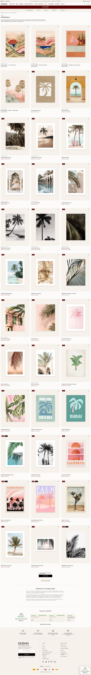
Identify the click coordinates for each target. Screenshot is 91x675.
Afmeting (54, 10)
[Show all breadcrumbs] (2, 12)
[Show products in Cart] (89, 4)
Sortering (62, 10)
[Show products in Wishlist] (87, 4)
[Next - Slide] (76, 618)
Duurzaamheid (44, 650)
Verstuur (27, 654)
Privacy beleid (22, 656)
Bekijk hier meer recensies (45, 624)
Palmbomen (15, 12)
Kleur (38, 10)
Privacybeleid (63, 652)
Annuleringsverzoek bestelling (64, 654)
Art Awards (44, 656)
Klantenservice (63, 644)
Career (43, 648)
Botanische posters (7, 12)
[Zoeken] (84, 4)
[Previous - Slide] (29, 618)
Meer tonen (45, 575)
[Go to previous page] (42, 581)
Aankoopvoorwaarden (64, 648)
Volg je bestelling (64, 646)
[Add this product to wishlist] (28, 26)
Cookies (62, 650)
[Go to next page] (49, 581)
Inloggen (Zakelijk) (45, 658)
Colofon (43, 646)
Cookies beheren (64, 656)
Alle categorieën (29, 10)
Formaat (45, 10)
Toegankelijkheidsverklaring (47, 652)
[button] (85, 670)
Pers (43, 644)
